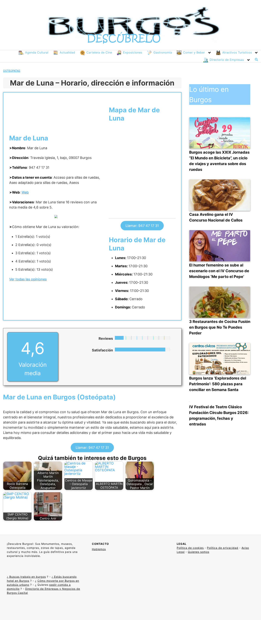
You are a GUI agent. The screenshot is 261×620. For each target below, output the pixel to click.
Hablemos (99, 549)
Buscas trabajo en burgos (27, 576)
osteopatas (11, 70)
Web (25, 192)
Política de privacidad (222, 547)
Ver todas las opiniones (28, 279)
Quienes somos (198, 551)
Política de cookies (190, 547)
